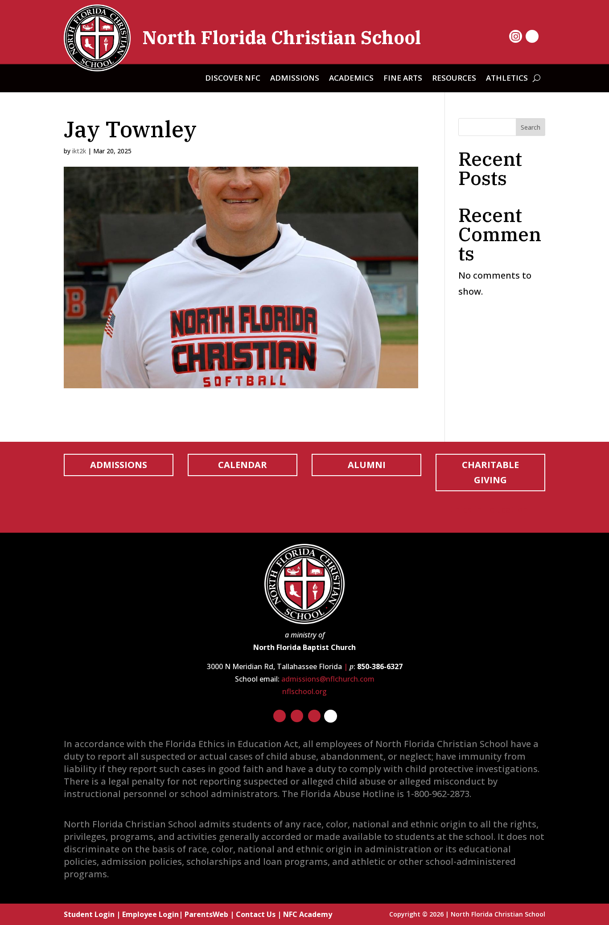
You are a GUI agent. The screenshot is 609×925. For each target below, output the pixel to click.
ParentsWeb (206, 914)
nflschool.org (304, 691)
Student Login (89, 914)
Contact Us (256, 914)
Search (530, 127)
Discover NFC (232, 79)
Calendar (242, 465)
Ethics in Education (487, 509)
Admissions (294, 79)
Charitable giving (490, 472)
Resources (454, 79)
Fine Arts (402, 79)
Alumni (367, 465)
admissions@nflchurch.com (327, 679)
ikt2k (79, 151)
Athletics (507, 79)
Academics (351, 79)
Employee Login (150, 914)
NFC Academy (307, 914)
